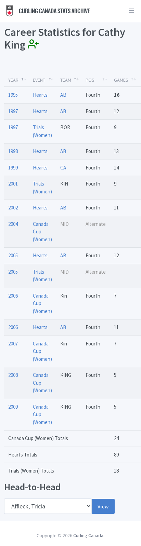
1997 (13, 111)
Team (65, 80)
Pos (90, 80)
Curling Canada (88, 535)
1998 (13, 151)
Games (121, 80)
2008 (13, 375)
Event (39, 80)
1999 (13, 167)
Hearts (40, 95)
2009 (13, 407)
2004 (13, 224)
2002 (13, 207)
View (103, 506)
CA (63, 167)
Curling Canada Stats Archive (54, 11)
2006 (13, 295)
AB (63, 95)
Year (13, 80)
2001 (13, 183)
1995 (13, 95)
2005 (13, 255)
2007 (13, 343)
